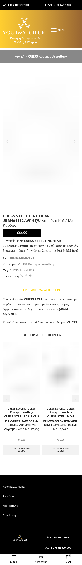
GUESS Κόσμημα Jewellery (47, 56)
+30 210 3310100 (18, 5)
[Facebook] (26, 276)
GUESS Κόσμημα (16, 408)
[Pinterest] (30, 276)
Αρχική (19, 56)
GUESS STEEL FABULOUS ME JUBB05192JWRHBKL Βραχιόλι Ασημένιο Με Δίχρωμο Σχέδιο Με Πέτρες (21, 423)
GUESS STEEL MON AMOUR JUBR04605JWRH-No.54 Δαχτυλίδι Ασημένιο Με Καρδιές (60, 423)
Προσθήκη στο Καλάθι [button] (21, 449)
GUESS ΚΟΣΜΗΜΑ (22, 270)
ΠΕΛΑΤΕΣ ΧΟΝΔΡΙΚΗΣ (58, 5)
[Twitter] (21, 276)
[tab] (29, 290)
